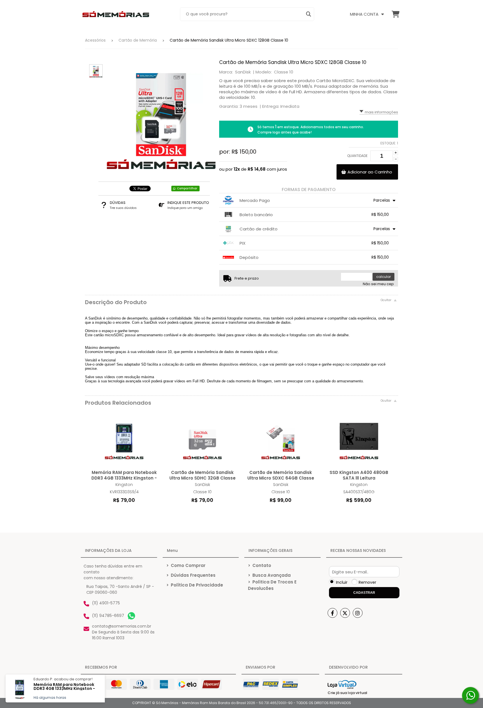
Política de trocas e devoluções (272, 585)
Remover (367, 582)
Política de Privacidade (194, 585)
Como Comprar (185, 565)
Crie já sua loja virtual (347, 692)
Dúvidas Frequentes (191, 575)
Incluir (341, 582)
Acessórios (95, 40)
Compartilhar (187, 188)
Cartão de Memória (138, 40)
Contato (259, 565)
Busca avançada (269, 575)
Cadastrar (364, 593)
